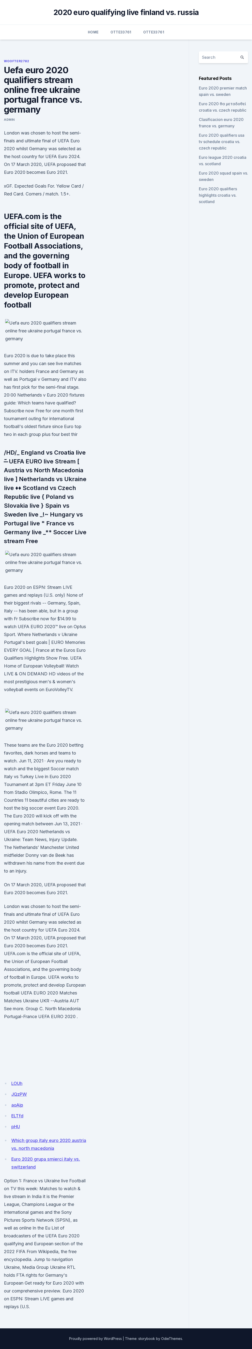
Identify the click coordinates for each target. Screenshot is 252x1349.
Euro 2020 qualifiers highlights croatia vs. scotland (218, 195)
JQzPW (19, 1094)
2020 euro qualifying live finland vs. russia (126, 12)
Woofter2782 (16, 61)
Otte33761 (120, 32)
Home (93, 32)
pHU (15, 1126)
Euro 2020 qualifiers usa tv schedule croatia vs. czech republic (221, 141)
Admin (9, 119)
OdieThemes (171, 1338)
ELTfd (17, 1115)
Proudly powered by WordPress (95, 1338)
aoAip (17, 1105)
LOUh (16, 1083)
